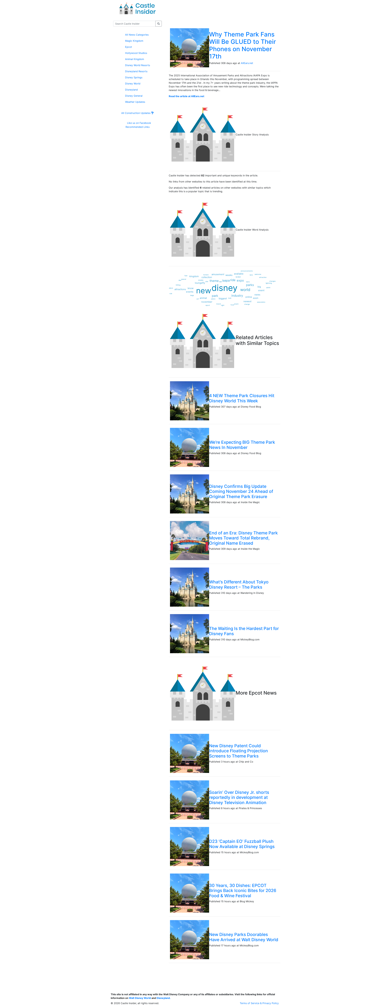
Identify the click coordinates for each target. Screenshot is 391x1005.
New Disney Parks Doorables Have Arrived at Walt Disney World (243, 937)
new (203, 290)
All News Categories (137, 34)
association (261, 302)
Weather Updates (135, 101)
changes (272, 281)
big (259, 286)
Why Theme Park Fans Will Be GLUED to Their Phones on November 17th (242, 45)
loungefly (200, 282)
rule (170, 293)
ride (233, 280)
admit (268, 287)
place (171, 288)
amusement (218, 274)
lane (251, 275)
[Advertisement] (224, 13)
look (229, 298)
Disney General (134, 95)
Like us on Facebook (138, 122)
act (198, 299)
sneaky (200, 280)
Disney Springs (133, 77)
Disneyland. (164, 998)
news (257, 294)
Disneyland (131, 89)
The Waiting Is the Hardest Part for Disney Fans (244, 631)
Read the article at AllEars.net (186, 96)
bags (192, 295)
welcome (258, 274)
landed (238, 277)
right (222, 305)
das (180, 280)
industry (237, 295)
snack (236, 304)
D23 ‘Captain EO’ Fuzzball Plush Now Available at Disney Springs (242, 844)
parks (250, 285)
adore (213, 299)
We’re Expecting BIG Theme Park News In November (242, 445)
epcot (208, 305)
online (248, 296)
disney (225, 288)
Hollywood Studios (136, 53)
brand (218, 304)
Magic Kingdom (134, 40)
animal (203, 298)
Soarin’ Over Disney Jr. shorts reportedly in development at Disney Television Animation (239, 797)
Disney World (132, 83)
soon (255, 298)
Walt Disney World (140, 998)
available (238, 273)
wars (248, 282)
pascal (183, 279)
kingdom (194, 276)
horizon (206, 275)
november (206, 301)
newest (247, 301)
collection (206, 277)
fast (186, 276)
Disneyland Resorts (136, 71)
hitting (178, 285)
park (215, 296)
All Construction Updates (136, 113)
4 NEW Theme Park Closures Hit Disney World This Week (241, 398)
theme (214, 281)
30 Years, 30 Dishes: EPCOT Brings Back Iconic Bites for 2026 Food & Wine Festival (242, 890)
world (245, 289)
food (232, 305)
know (191, 288)
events (189, 291)
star (206, 281)
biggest (223, 298)
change (247, 304)
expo (240, 280)
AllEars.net (247, 63)
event (261, 290)
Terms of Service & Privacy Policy (259, 1003)
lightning (269, 283)
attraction (263, 277)
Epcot (128, 46)
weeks (228, 275)
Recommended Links (138, 126)
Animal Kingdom (134, 59)
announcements (247, 271)
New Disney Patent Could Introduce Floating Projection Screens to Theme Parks (238, 751)
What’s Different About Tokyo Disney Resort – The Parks (239, 584)
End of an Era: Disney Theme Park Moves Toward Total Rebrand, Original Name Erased (243, 538)
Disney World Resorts (137, 65)
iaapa (226, 280)
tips (220, 281)
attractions (180, 289)
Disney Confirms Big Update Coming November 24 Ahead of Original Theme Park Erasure (241, 491)
